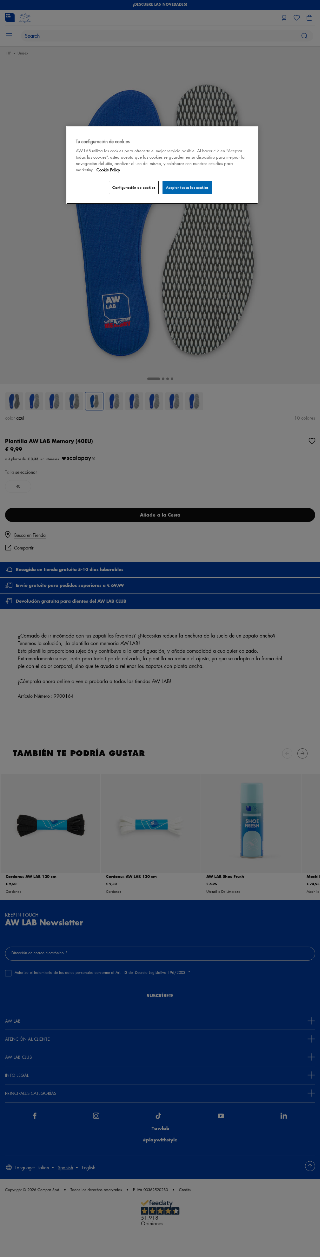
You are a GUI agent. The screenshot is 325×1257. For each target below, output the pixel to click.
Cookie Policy (108, 170)
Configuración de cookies (133, 187)
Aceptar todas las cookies (187, 187)
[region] (162, 165)
